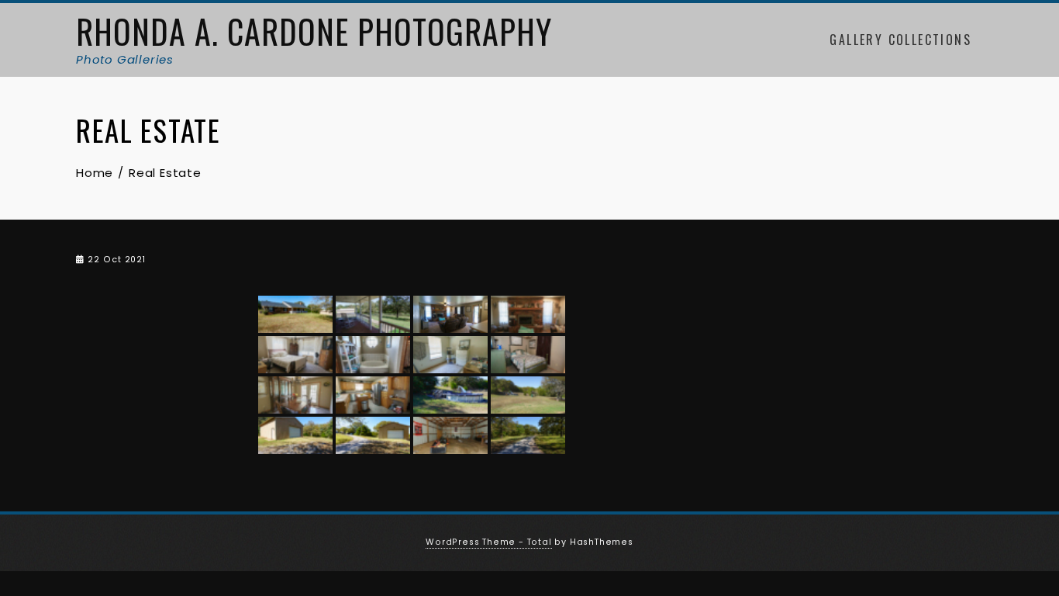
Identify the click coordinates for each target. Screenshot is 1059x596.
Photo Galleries (125, 59)
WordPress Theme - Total (488, 542)
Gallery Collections (900, 39)
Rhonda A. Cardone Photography (314, 31)
